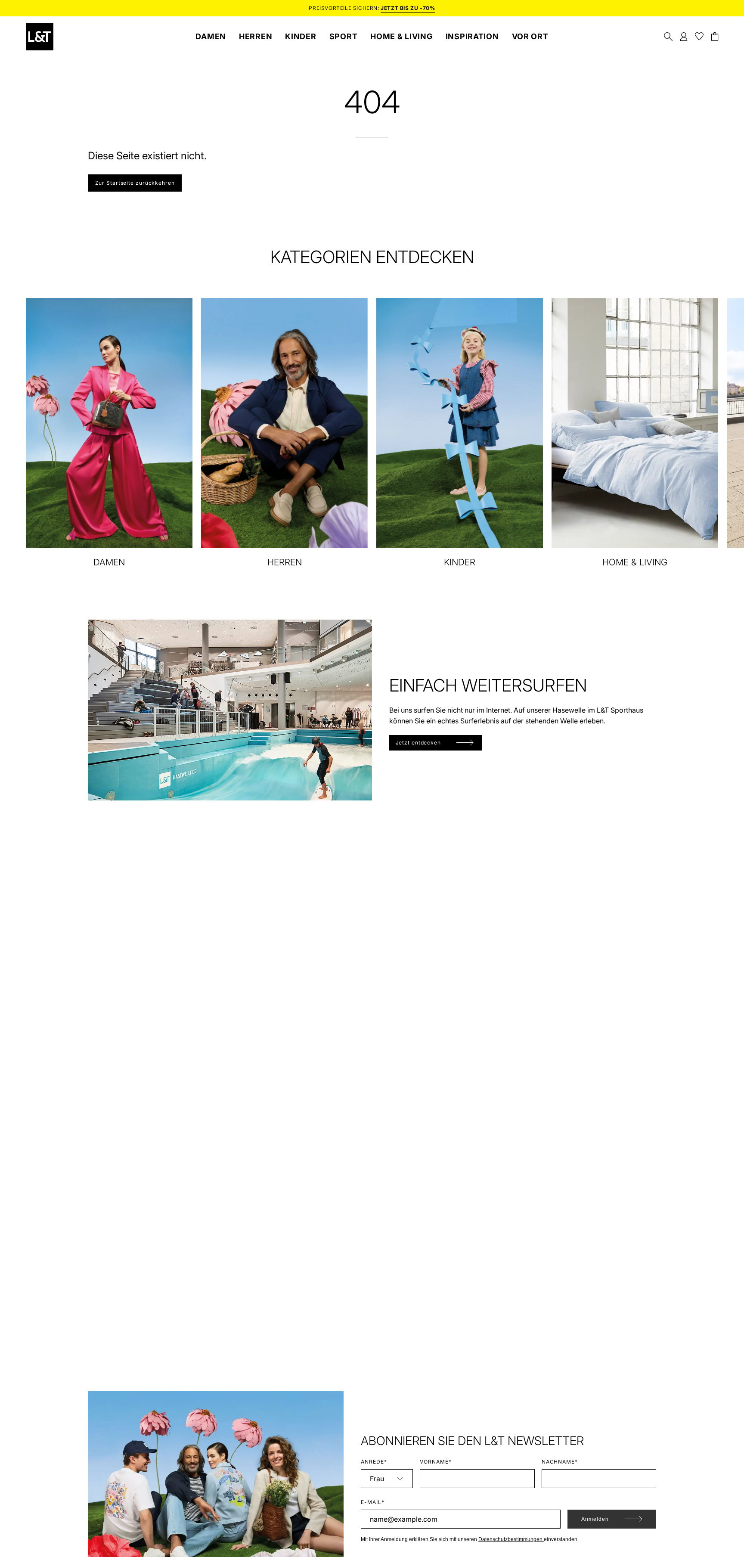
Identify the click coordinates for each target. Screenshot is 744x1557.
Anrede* (374, 1461)
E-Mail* (372, 1502)
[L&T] (39, 36)
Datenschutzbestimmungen (511, 1539)
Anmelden (595, 1519)
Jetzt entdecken (418, 742)
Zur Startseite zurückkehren (135, 183)
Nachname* (560, 1461)
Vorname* (436, 1461)
